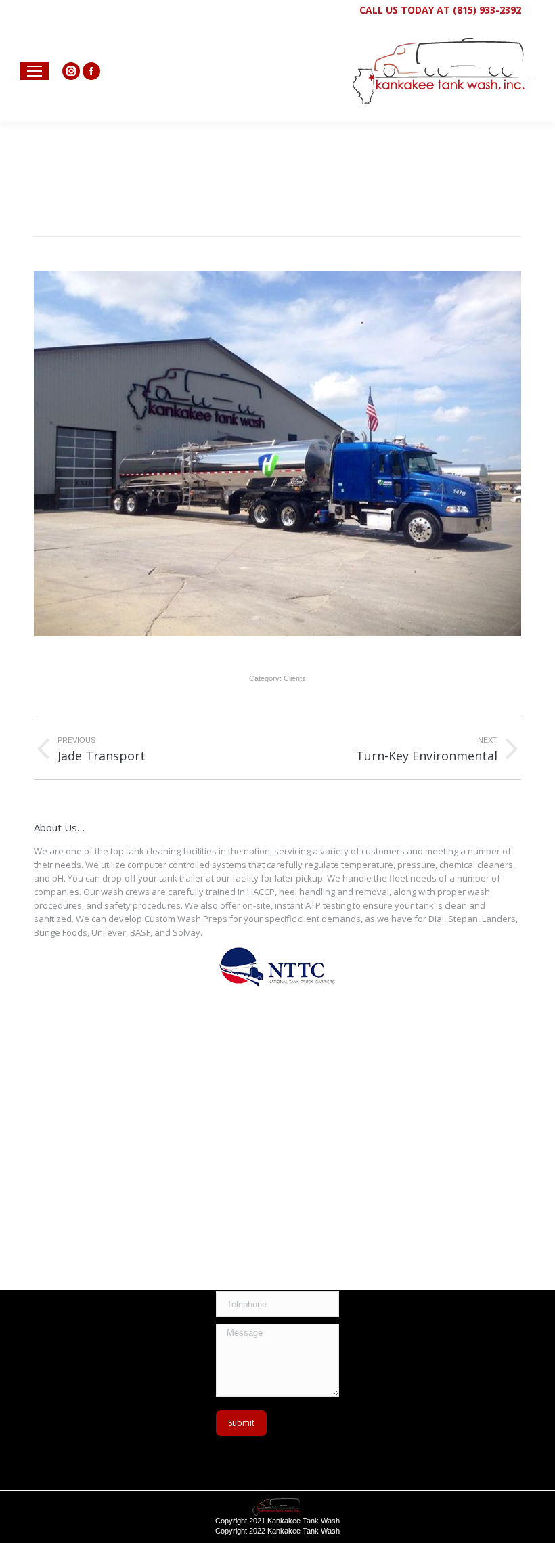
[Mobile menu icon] (34, 71)
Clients (295, 678)
